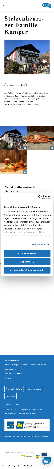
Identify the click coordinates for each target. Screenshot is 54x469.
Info (3, 466)
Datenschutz (37, 410)
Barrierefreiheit (28, 413)
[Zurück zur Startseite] (46, 5)
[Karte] (8, 5)
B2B (12, 405)
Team (6, 405)
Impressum (25, 410)
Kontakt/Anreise (30, 466)
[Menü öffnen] (3, 5)
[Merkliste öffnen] (12, 5)
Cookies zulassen (27, 253)
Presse (17, 405)
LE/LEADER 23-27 (11, 410)
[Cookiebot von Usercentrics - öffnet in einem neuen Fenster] (38, 197)
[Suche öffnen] (14, 5)
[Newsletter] (10, 5)
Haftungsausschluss (12, 413)
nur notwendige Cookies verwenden (27, 270)
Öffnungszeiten (14, 466)
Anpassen (25, 261)
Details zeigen (38, 244)
